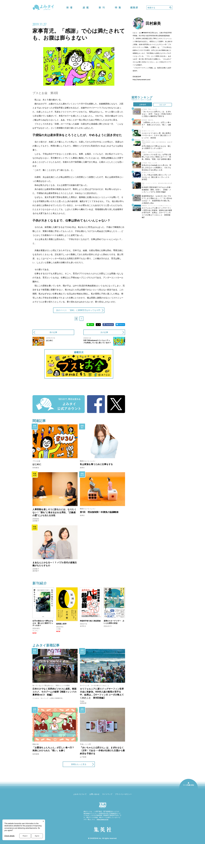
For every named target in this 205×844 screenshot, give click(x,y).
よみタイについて (80, 794)
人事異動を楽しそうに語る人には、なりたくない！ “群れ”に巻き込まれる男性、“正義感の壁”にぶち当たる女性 (54, 512)
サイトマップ (107, 794)
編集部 (134, 7)
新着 (69, 7)
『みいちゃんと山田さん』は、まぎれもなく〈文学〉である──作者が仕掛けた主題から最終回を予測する (102, 750)
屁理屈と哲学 (61, 624)
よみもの (142, 104)
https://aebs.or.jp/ (102, 819)
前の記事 (53, 332)
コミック (162, 105)
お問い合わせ (94, 794)
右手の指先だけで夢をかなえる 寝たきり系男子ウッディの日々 (43, 623)
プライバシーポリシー (123, 794)
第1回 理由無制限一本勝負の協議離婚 (99, 512)
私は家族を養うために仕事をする (96, 464)
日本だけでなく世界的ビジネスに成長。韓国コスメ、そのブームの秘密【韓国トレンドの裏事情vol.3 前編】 (54, 691)
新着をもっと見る (78, 764)
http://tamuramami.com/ (141, 79)
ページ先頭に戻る (188, 788)
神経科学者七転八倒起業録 (90, 621)
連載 (85, 7)
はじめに (37, 464)
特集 (118, 7)
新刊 (102, 7)
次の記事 (104, 332)
